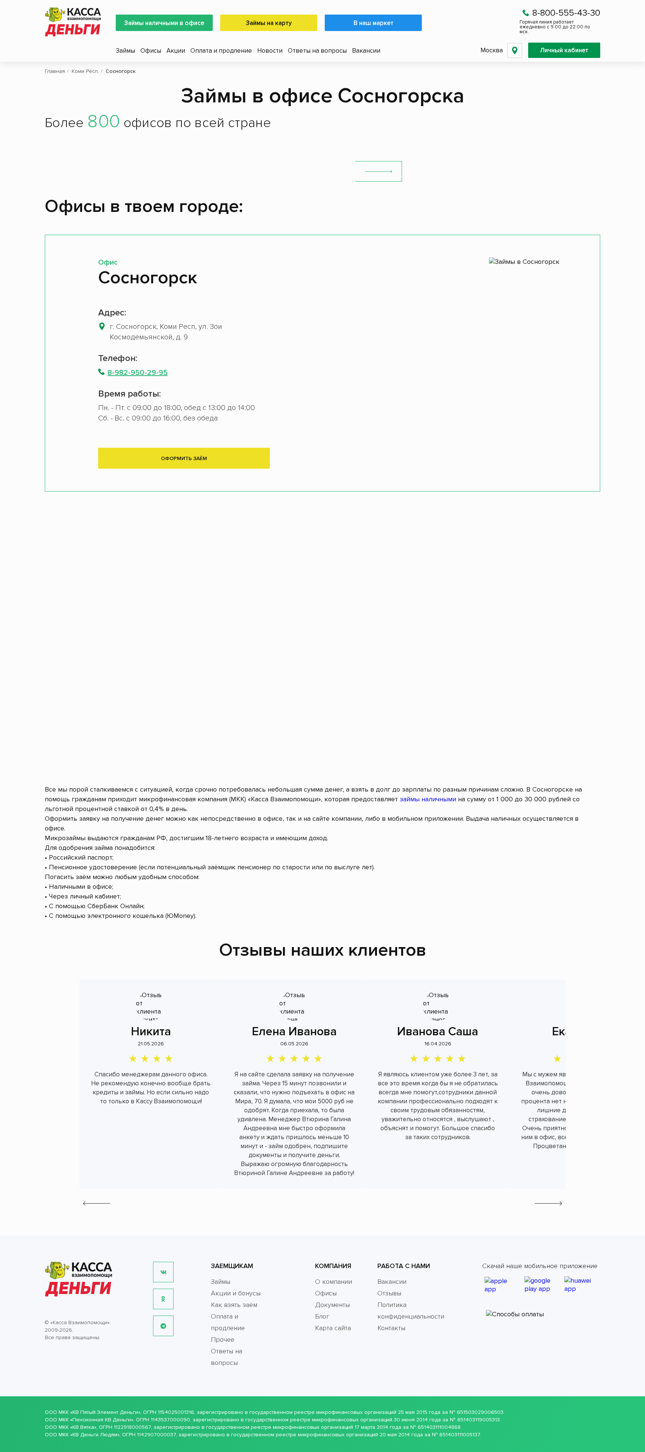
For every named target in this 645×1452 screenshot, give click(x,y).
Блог (322, 1316)
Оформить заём (184, 458)
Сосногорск (147, 278)
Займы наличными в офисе (164, 23)
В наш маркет (373, 23)
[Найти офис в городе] (378, 171)
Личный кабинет (564, 50)
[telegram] (163, 1326)
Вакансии (366, 51)
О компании (333, 1281)
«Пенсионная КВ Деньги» (101, 1419)
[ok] (163, 1299)
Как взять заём (234, 1305)
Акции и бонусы (236, 1293)
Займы (125, 51)
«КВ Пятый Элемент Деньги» (105, 1412)
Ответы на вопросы (317, 51)
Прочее (222, 1339)
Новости (270, 51)
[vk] (163, 1272)
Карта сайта (333, 1328)
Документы (332, 1305)
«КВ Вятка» (83, 1427)
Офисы (150, 51)
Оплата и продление (221, 51)
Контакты (391, 1328)
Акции (175, 51)
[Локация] (514, 50)
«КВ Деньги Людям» (94, 1434)
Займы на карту (269, 23)
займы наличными (428, 799)
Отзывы (389, 1293)
